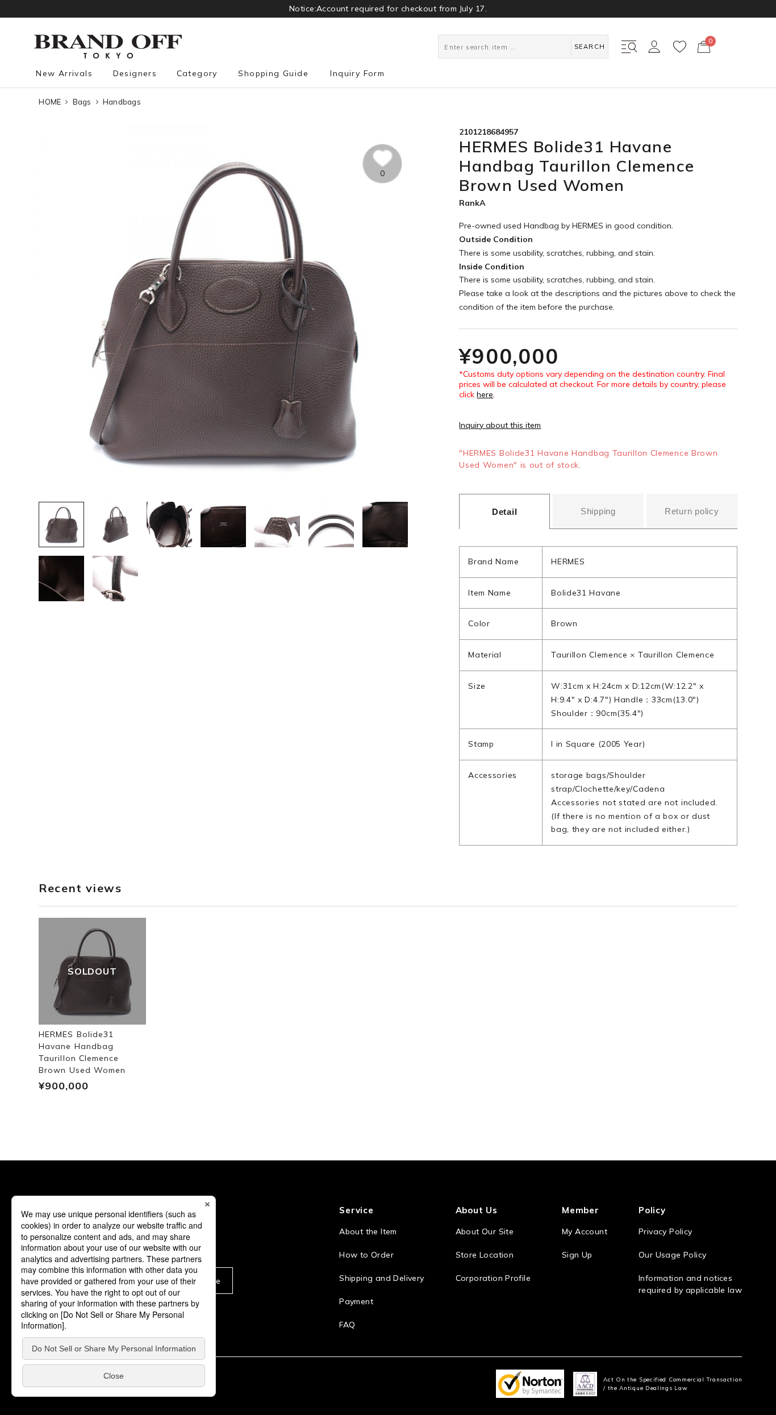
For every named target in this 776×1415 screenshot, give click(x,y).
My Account (584, 1231)
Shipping (598, 511)
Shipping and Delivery (381, 1278)
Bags (82, 101)
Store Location (485, 1255)
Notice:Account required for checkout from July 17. (388, 8)
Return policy (692, 511)
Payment (356, 1301)
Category (197, 73)
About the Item (368, 1231)
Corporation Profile (493, 1278)
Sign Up (577, 1255)
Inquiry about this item (500, 425)
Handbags (122, 101)
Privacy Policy (665, 1231)
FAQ (347, 1325)
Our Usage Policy (672, 1255)
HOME (50, 101)
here (485, 394)
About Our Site (485, 1231)
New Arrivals (64, 73)
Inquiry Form (357, 73)
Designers (135, 73)
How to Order (366, 1255)
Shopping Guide (273, 73)
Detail (505, 512)
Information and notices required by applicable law (690, 1284)
